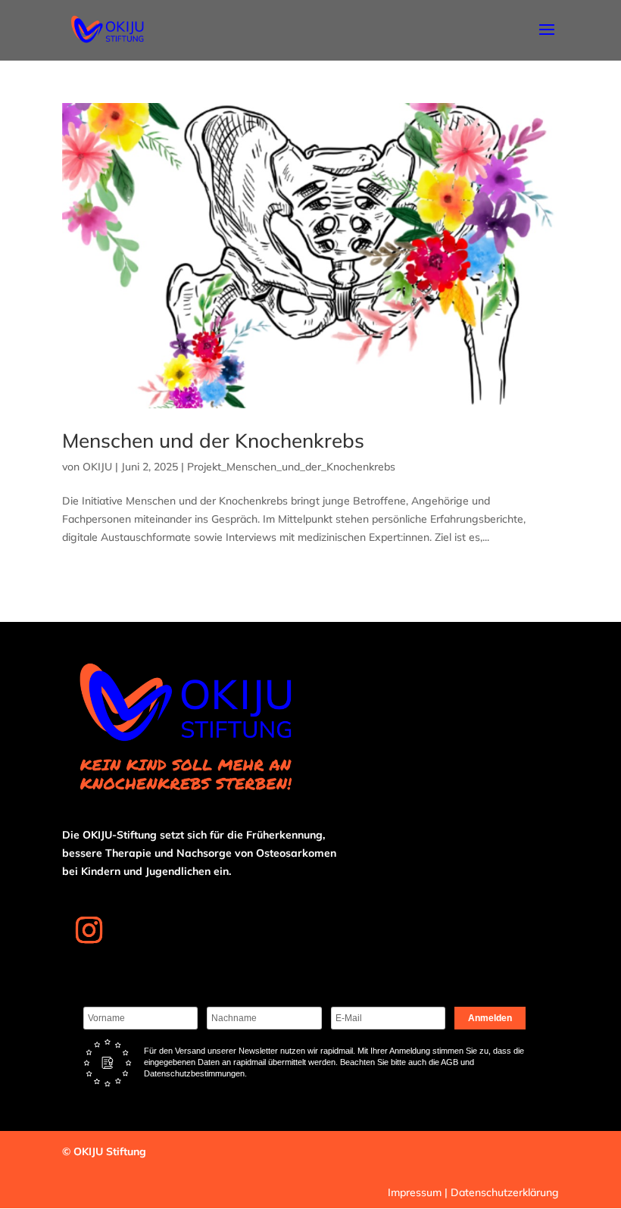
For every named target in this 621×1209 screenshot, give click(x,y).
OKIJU (97, 466)
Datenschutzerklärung (505, 1192)
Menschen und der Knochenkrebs (213, 440)
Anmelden (490, 1018)
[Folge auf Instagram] (88, 930)
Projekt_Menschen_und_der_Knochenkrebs (291, 466)
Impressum (415, 1192)
